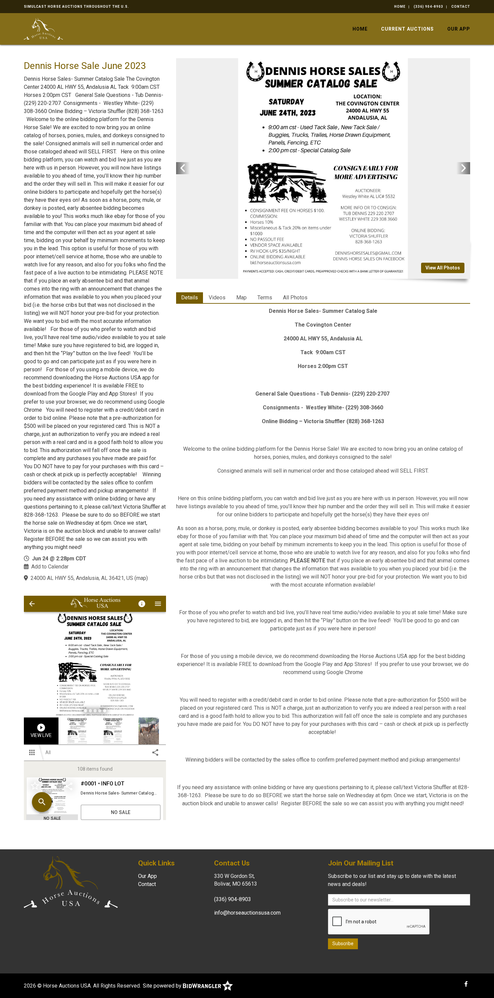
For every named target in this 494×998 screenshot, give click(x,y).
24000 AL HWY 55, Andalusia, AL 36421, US (82, 578)
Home (400, 6)
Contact (460, 6)
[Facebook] (466, 984)
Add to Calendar (50, 566)
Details (189, 297)
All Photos (295, 297)
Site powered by (163, 986)
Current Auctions (407, 29)
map (141, 578)
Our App (458, 29)
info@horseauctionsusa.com (247, 913)
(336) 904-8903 (428, 6)
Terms (264, 297)
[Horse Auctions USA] (43, 28)
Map (241, 297)
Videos (217, 297)
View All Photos (442, 267)
